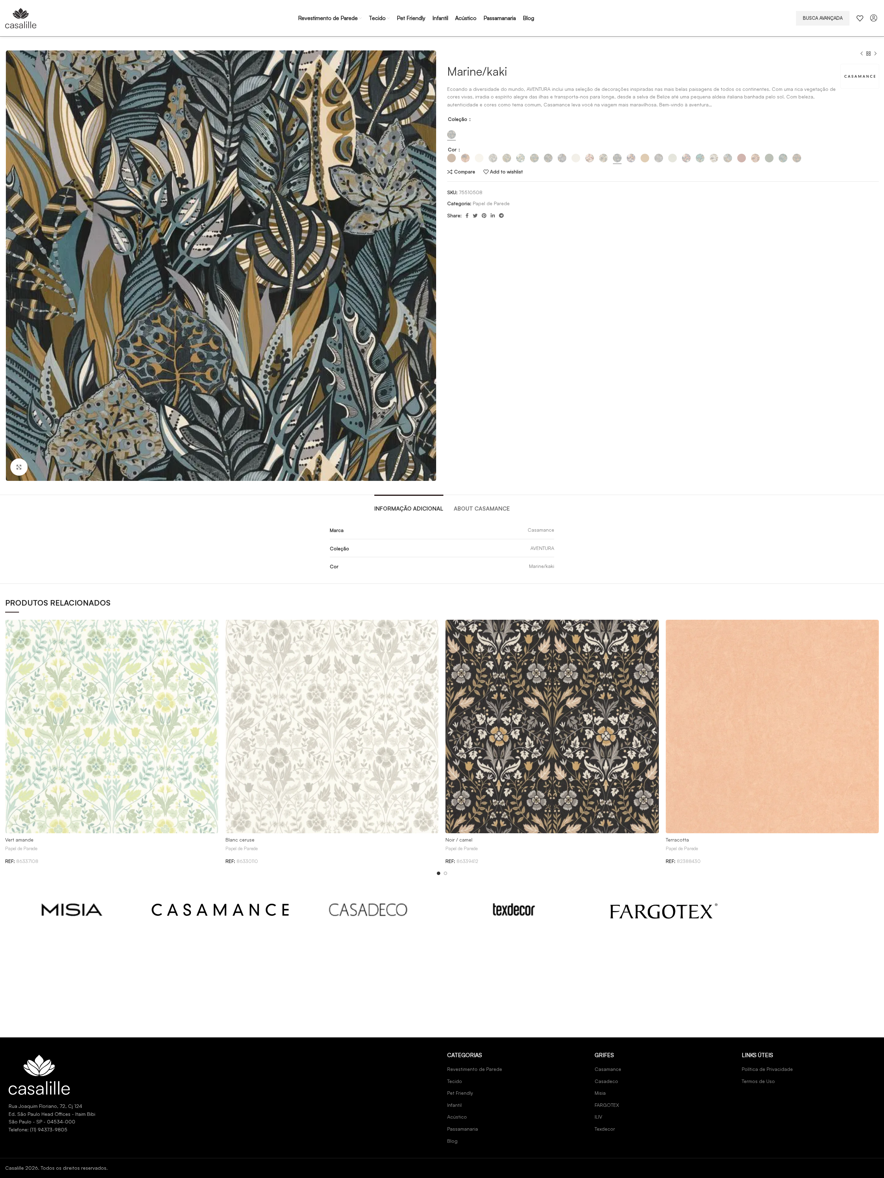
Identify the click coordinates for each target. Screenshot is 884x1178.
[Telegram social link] (501, 215)
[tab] (408, 505)
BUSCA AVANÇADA (823, 18)
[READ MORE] (72, 909)
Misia (600, 1093)
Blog (452, 1141)
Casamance (608, 1069)
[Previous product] (861, 53)
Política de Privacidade (767, 1069)
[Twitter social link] (475, 215)
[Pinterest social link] (484, 215)
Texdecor (605, 1129)
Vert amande (19, 840)
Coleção (458, 119)
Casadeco (606, 1081)
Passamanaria (462, 1129)
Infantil (454, 1105)
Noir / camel (458, 840)
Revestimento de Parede (474, 1069)
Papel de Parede (491, 203)
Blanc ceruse (239, 840)
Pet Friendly (460, 1093)
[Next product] (875, 53)
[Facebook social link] (467, 215)
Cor (453, 149)
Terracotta (677, 840)
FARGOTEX (607, 1105)
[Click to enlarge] (19, 467)
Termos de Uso (758, 1081)
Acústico (457, 1117)
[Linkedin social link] (493, 215)
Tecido (454, 1081)
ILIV (598, 1117)
